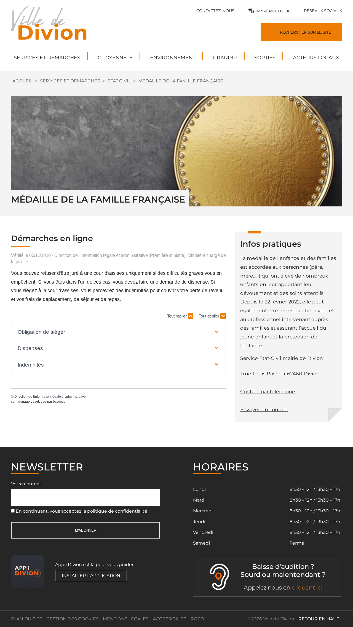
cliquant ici (307, 587)
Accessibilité (169, 618)
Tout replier (177, 316)
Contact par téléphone (267, 391)
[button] (118, 332)
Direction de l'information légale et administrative (50, 397)
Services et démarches (70, 81)
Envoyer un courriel (264, 409)
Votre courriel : (26, 483)
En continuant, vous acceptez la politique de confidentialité (81, 511)
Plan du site (26, 618)
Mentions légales (126, 618)
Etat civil (119, 81)
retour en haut (318, 618)
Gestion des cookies (72, 618)
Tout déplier (209, 316)
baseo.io (59, 401)
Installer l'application (91, 575)
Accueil (22, 81)
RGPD (197, 618)
